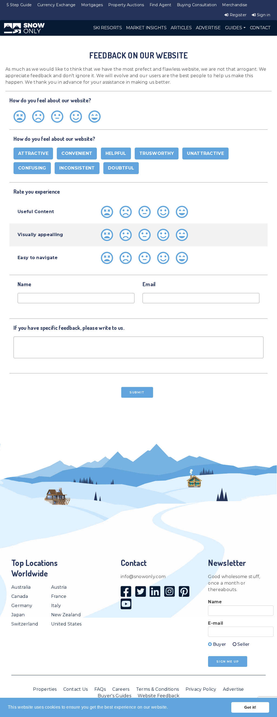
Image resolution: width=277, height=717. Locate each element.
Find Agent (161, 4)
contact (260, 27)
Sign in (263, 14)
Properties (45, 689)
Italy (56, 605)
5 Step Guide (19, 4)
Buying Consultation (197, 4)
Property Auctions (126, 4)
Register (237, 14)
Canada (19, 596)
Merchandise (234, 4)
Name (215, 601)
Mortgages (92, 4)
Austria (59, 587)
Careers (120, 689)
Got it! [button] (250, 707)
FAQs (100, 689)
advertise (208, 27)
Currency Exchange (56, 4)
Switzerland (24, 624)
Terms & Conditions (157, 689)
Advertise (233, 689)
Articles (181, 27)
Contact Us (75, 689)
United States (66, 624)
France (59, 596)
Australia (21, 587)
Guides (234, 27)
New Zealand (66, 614)
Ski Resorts (107, 27)
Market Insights (146, 27)
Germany (21, 605)
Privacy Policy (201, 689)
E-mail (215, 623)
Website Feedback (158, 695)
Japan (18, 614)
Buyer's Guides (114, 695)
